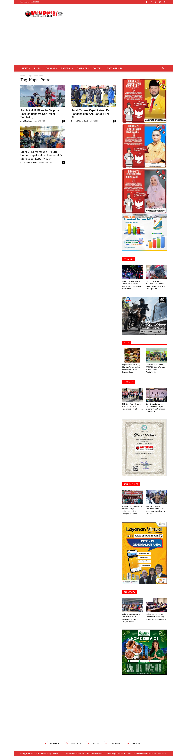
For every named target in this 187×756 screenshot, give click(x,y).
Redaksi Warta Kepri (79, 121)
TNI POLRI (82, 68)
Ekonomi (50, 68)
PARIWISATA (129, 592)
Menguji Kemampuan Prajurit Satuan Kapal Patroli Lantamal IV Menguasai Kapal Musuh (41, 155)
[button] (163, 68)
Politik (96, 68)
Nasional (66, 68)
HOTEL (127, 343)
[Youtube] (164, 2)
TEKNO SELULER (131, 484)
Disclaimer (162, 753)
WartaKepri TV (114, 68)
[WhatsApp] (160, 2)
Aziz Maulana (26, 121)
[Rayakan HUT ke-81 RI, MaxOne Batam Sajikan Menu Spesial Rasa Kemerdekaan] (132, 355)
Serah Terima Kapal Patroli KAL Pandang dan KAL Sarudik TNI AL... (91, 114)
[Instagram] (151, 2)
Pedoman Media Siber (95, 753)
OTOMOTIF (128, 259)
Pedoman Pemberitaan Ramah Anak (142, 753)
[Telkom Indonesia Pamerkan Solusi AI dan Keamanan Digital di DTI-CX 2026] (156, 497)
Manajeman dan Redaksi (75, 753)
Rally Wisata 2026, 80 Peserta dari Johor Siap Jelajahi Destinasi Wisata (156, 616)
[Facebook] (146, 2)
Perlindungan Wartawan (116, 753)
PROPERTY (129, 382)
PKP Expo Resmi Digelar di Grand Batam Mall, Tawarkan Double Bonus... (132, 406)
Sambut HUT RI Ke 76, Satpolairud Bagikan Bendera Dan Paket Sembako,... (42, 114)
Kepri (37, 68)
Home (25, 68)
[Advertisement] (117, 14)
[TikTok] (155, 2)
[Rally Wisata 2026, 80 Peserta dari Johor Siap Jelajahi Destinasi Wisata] (156, 605)
